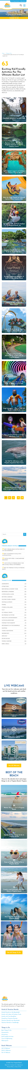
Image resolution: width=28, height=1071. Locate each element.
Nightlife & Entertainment (9, 617)
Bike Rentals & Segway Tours (10, 589)
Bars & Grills (5, 643)
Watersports (5, 633)
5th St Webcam (5, 1048)
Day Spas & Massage (7, 596)
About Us (7, 1065)
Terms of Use (18, 1066)
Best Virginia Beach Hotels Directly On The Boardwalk (13, 550)
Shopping (4, 628)
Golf (3, 609)
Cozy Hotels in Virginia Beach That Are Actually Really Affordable (13, 563)
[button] (24, 5)
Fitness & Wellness (7, 607)
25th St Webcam (6, 1050)
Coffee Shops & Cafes (8, 594)
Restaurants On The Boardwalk (11, 625)
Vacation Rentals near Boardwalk (10, 1020)
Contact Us (13, 1065)
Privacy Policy (10, 1066)
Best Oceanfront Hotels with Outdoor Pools (11, 554)
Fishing (4, 604)
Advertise (19, 1065)
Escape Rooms (6, 638)
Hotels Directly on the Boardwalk (10, 1012)
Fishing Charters (6, 641)
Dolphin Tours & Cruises (8, 599)
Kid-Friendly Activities (8, 615)
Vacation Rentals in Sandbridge (10, 1022)
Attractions (5, 586)
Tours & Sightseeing (7, 630)
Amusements (5, 583)
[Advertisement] (14, 36)
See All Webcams (14, 765)
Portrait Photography (8, 622)
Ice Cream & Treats (7, 612)
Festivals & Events (7, 602)
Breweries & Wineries (8, 591)
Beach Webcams (6, 1045)
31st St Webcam (5, 1052)
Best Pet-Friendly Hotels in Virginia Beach (13, 568)
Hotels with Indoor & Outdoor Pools (11, 1014)
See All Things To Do (14, 952)
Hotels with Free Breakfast (8, 1016)
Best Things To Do (6, 1030)
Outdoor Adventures (8, 620)
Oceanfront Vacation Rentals (9, 1018)
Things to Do (5, 1027)
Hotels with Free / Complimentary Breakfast (13, 559)
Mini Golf (4, 635)
